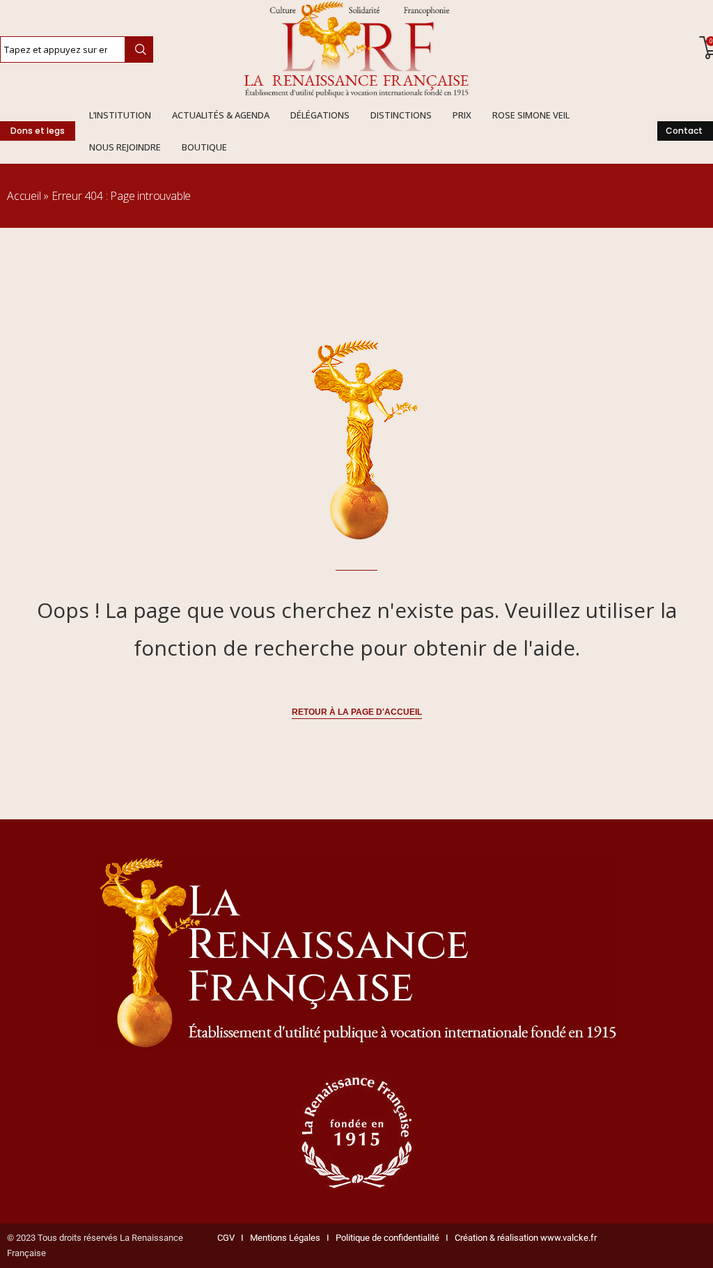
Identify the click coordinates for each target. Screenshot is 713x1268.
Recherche (139, 49)
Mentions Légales (282, 1237)
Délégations (320, 115)
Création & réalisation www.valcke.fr (526, 1237)
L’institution (120, 115)
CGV (226, 1237)
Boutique (204, 147)
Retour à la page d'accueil (357, 712)
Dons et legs (37, 131)
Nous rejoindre (125, 147)
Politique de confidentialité (387, 1237)
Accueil (24, 195)
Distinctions (401, 115)
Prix (462, 115)
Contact (684, 131)
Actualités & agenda (220, 115)
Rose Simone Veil (531, 115)
